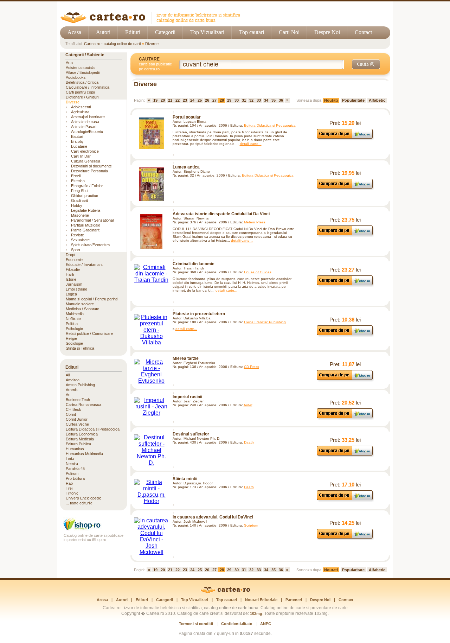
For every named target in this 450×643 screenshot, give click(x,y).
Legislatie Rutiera (85, 210)
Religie (71, 338)
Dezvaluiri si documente (91, 166)
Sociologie (74, 343)
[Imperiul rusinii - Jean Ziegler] (151, 406)
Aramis (72, 390)
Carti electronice (85, 151)
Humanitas (75, 449)
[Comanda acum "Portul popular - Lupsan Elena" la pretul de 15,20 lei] (345, 138)
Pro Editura (75, 478)
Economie (74, 259)
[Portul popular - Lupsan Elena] (151, 133)
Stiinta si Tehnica (80, 348)
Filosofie (73, 269)
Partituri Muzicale (85, 225)
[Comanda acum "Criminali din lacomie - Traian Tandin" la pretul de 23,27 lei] (345, 285)
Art (68, 395)
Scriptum (251, 525)
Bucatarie (79, 146)
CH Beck (73, 409)
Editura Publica (78, 444)
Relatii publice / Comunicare (89, 333)
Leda (70, 459)
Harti (70, 274)
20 (163, 100)
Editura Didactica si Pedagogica (270, 125)
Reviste (77, 235)
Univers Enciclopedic (84, 498)
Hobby (76, 205)
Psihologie (74, 328)
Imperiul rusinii (187, 396)
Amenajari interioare (88, 117)
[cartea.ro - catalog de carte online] (152, 22)
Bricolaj (77, 141)
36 (281, 100)
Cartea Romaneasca (83, 404)
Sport (75, 250)
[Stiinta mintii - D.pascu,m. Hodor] (151, 491)
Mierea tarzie (186, 358)
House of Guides (257, 272)
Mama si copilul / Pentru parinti (91, 299)
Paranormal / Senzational (92, 220)
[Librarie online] (93, 529)
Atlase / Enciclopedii (82, 72)
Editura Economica (82, 434)
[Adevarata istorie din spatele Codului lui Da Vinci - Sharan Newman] (151, 231)
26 (207, 100)
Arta (69, 63)
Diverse (152, 44)
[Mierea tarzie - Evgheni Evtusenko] (151, 371)
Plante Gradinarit (85, 230)
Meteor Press (254, 222)
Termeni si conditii (196, 624)
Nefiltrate (73, 319)
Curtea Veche (77, 424)
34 (266, 100)
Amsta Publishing (80, 385)
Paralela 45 (75, 468)
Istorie (71, 279)
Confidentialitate (236, 624)
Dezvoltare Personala (89, 171)
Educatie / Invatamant (84, 264)
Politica (72, 324)
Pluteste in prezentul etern (199, 313)
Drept (70, 255)
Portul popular (187, 117)
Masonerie (80, 215)
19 (155, 100)
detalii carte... (251, 144)
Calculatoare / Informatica (87, 87)
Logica (71, 294)
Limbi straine (76, 289)
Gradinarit (79, 200)
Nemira (72, 463)
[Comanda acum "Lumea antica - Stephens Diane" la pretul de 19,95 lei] (345, 188)
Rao (69, 483)
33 (259, 100)
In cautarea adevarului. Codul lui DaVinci (213, 517)
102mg (256, 613)
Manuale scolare (80, 304)
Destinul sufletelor (191, 434)
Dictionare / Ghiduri (82, 97)
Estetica (78, 181)
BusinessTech (78, 399)
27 (214, 100)
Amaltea (72, 380)
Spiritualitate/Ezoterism (90, 245)
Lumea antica (186, 167)
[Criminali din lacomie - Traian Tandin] (151, 273)
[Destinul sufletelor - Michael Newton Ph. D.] (151, 450)
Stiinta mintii (185, 478)
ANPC (265, 624)
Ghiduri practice (84, 195)
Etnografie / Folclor (87, 186)
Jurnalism (74, 284)
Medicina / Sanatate (82, 309)
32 (251, 100)
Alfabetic (377, 100)
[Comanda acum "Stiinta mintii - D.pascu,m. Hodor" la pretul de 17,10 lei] (345, 500)
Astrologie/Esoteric (87, 131)
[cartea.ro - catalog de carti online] (225, 592)
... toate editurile (79, 503)
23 (185, 100)
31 (244, 100)
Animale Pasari (83, 127)
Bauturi (77, 136)
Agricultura (80, 112)
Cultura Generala (85, 161)
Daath (249, 442)
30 (236, 100)
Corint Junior (77, 419)
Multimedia (75, 314)
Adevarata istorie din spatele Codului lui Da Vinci (221, 213)
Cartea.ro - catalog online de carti (112, 44)
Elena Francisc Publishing (265, 322)
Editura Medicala (80, 439)
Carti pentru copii (80, 92)
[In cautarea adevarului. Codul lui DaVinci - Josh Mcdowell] (151, 536)
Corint (71, 414)
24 (192, 100)
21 (170, 100)
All (68, 375)
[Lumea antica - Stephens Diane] (151, 184)
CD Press (251, 367)
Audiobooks (76, 77)
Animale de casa (85, 122)
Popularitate (353, 100)
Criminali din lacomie (193, 263)
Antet (248, 405)
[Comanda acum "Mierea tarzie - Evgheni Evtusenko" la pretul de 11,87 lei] (345, 380)
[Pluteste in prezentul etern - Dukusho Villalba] (151, 330)
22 (177, 100)
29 (229, 100)
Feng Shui (79, 191)
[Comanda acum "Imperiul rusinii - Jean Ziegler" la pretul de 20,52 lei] (345, 418)
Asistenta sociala (80, 67)
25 (200, 100)
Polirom (72, 473)
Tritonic (72, 493)
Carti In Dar (81, 156)
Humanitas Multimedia (84, 454)
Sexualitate (80, 240)
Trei (69, 488)
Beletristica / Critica (82, 82)
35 (273, 100)
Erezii (76, 176)
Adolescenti (81, 107)
